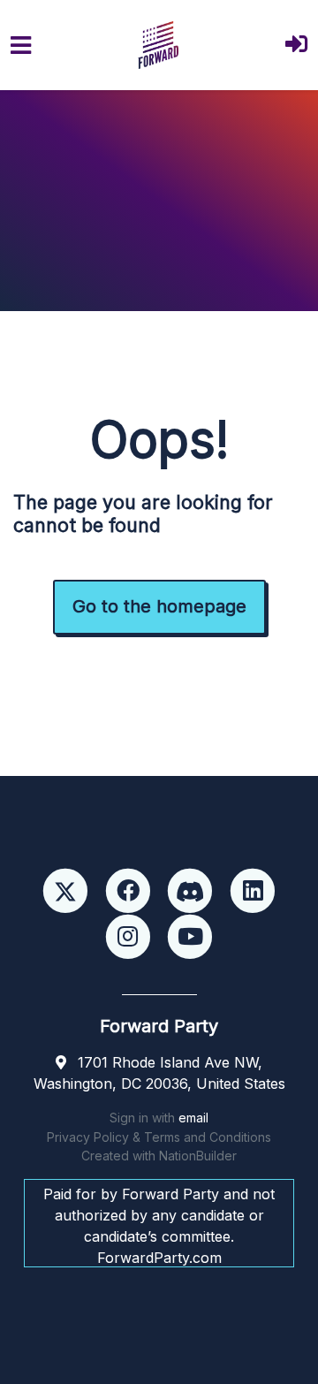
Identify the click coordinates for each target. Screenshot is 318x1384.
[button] (296, 45)
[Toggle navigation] (21, 45)
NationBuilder (198, 1155)
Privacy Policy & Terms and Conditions (159, 1136)
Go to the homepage (159, 606)
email (193, 1117)
